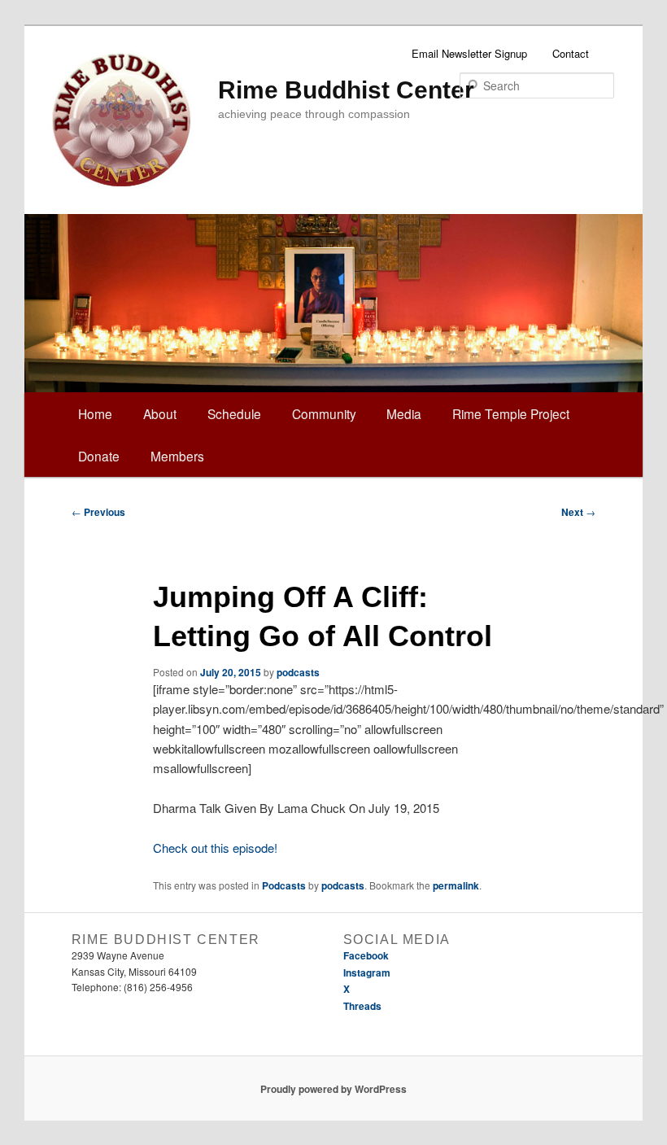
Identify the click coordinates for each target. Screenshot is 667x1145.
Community (324, 413)
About (160, 413)
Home (95, 413)
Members (177, 456)
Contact (570, 53)
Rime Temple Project (510, 413)
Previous (98, 512)
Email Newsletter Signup (469, 53)
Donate (99, 456)
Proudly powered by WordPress (333, 1089)
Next (578, 512)
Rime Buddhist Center (346, 89)
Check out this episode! (215, 847)
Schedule (234, 413)
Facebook (366, 955)
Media (403, 413)
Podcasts (284, 885)
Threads (362, 1006)
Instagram (366, 972)
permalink (456, 885)
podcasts (298, 672)
